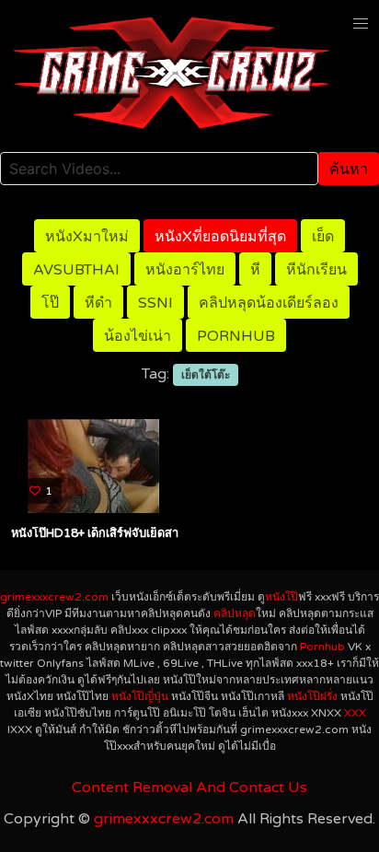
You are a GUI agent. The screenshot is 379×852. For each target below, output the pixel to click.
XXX (355, 712)
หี (255, 270)
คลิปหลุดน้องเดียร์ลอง (269, 303)
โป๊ (50, 303)
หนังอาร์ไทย (184, 270)
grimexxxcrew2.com (54, 596)
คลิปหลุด (234, 613)
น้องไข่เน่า (137, 336)
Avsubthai (76, 270)
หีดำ (98, 303)
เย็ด (323, 237)
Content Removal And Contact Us (189, 787)
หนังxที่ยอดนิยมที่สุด (220, 237)
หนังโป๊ (281, 596)
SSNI (155, 303)
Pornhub (236, 336)
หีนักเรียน (316, 270)
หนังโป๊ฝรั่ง (312, 696)
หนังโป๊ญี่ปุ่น (139, 696)
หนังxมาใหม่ (87, 237)
